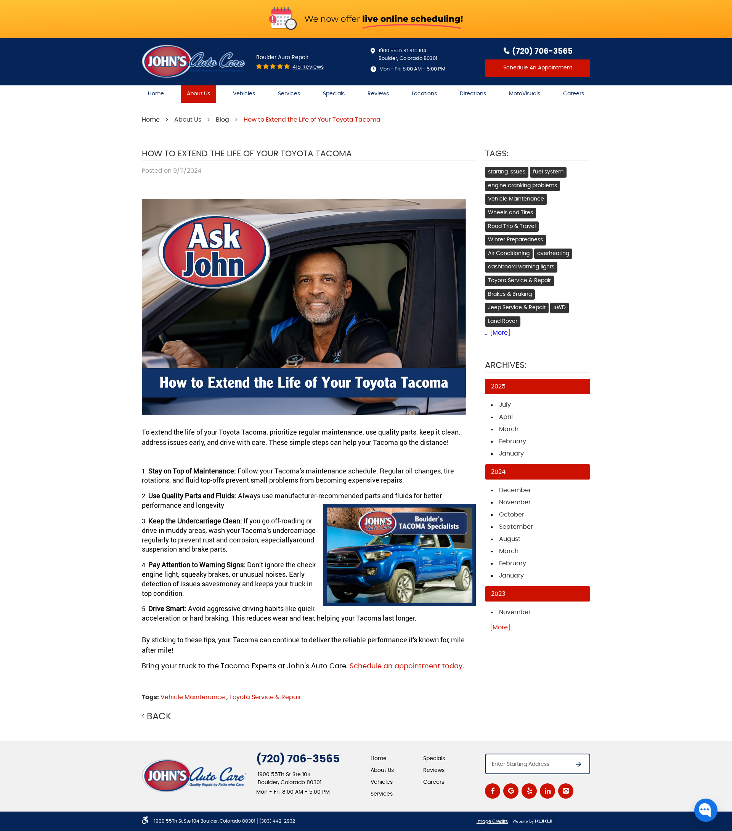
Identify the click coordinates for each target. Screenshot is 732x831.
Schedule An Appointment (537, 68)
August (509, 539)
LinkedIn (547, 791)
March (508, 429)
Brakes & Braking (510, 294)
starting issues (506, 172)
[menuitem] (156, 94)
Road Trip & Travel (512, 226)
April (506, 417)
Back (159, 716)
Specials (334, 93)
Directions (473, 93)
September (516, 527)
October (511, 515)
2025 (498, 386)
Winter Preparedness (515, 239)
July (505, 405)
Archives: (506, 365)
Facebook (492, 791)
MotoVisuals (524, 93)
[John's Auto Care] (194, 61)
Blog (222, 120)
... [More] (497, 333)
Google (510, 791)
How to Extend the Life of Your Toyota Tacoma (312, 120)
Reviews (378, 93)
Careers (573, 93)
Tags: (497, 153)
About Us (198, 93)
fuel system (548, 172)
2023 (498, 594)
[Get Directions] (575, 766)
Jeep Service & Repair (517, 307)
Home (156, 93)
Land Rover (502, 321)
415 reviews (308, 67)
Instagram (565, 791)
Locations (424, 93)
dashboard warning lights (521, 267)
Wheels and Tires (510, 212)
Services (289, 93)
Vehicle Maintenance (193, 697)
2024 (498, 472)
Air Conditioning (509, 253)
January (511, 454)
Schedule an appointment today (406, 666)
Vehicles (244, 93)
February (512, 441)
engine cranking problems (522, 185)
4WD (559, 307)
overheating (553, 253)
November (515, 502)
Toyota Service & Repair (265, 697)
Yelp (529, 791)
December (515, 490)
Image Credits (492, 821)
